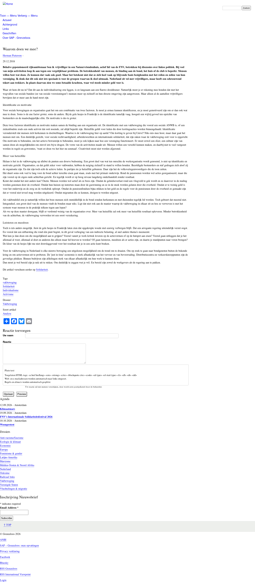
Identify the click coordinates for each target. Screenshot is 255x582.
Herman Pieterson (12, 55)
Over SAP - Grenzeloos (16, 37)
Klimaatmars (7, 409)
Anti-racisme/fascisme (11, 437)
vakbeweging (10, 282)
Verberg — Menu (28, 15)
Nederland (5, 469)
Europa (4, 449)
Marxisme (5, 461)
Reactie (7, 342)
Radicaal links (7, 477)
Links (6, 29)
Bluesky (4, 562)
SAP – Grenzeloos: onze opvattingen (19, 545)
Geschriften (9, 33)
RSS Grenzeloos (8, 568)
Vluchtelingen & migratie (13, 488)
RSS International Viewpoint (15, 574)
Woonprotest (7, 424)
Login (3, 580)
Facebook (5, 557)
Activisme (8, 294)
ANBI (3, 539)
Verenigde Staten (9, 484)
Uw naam (8, 335)
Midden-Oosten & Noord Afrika (17, 465)
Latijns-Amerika (8, 457)
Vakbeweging (10, 304)
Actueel (7, 20)
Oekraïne (5, 473)
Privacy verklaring (10, 551)
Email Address (9, 508)
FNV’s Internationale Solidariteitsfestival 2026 (26, 417)
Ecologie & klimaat (10, 441)
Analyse (7, 313)
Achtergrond (10, 24)
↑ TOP (7, 524)
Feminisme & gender (11, 453)
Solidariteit (42, 269)
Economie (5, 445)
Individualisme (10, 290)
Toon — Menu (8, 15)
